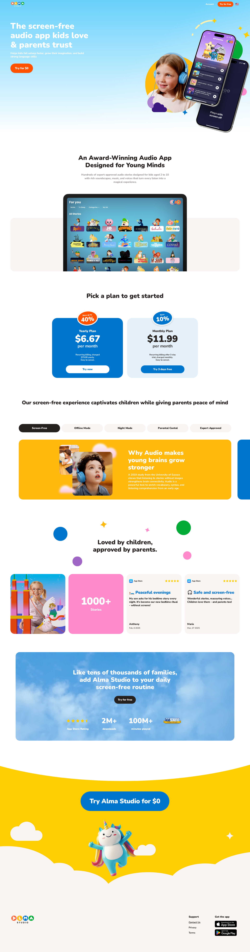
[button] (82, 428)
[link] (87, 369)
